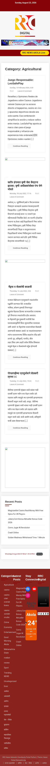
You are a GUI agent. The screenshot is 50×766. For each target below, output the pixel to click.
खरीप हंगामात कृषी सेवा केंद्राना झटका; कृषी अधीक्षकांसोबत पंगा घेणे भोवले (25, 186)
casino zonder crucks (7, 613)
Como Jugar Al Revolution (19, 528)
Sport (6, 668)
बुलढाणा (6, 725)
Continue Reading (20, 146)
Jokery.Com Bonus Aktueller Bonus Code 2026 (25, 521)
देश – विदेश (8, 720)
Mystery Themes (32, 760)
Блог (6, 686)
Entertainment (10, 632)
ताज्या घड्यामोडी (7, 713)
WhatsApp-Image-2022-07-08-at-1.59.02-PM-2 (20, 554)
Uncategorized (10, 681)
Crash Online (13, 532)
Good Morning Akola (7, 640)
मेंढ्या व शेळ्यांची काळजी (20, 286)
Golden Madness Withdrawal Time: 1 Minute (26, 537)
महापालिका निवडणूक (7, 736)
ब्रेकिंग (6, 730)
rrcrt (12, 91)
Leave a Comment (25, 91)
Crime (6, 622)
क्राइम (6, 706)
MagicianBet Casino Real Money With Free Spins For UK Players (25, 512)
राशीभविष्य (7, 743)
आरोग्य (6, 701)
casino (6, 590)
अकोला (6, 691)
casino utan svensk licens (7, 600)
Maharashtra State (9, 651)
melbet (7, 658)
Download (39, 554)
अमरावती (7, 696)
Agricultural (9, 585)
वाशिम (6, 748)
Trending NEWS (7, 674)
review (7, 663)
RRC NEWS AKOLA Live (34, 52)
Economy (8, 627)
